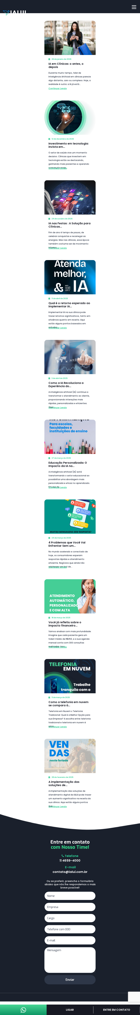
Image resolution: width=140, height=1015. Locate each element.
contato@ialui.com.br (70, 871)
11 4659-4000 (70, 860)
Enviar (70, 980)
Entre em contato (116, 1010)
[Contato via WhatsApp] (23, 1011)
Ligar (70, 1010)
